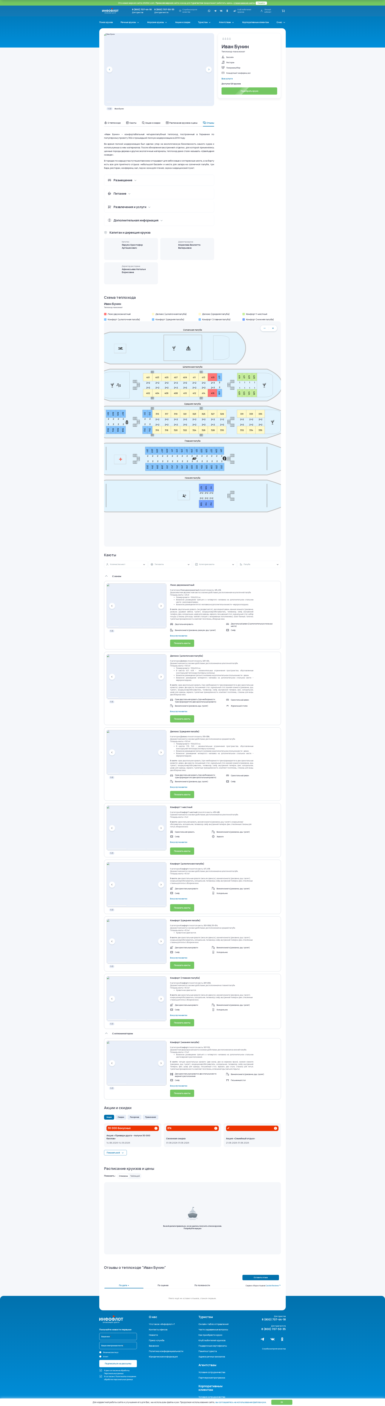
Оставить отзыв (261, 1277)
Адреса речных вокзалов (212, 1356)
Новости (153, 1335)
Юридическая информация (163, 1356)
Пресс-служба (156, 1340)
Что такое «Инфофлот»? (162, 1324)
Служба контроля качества (274, 1348)
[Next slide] (209, 69)
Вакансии (154, 1345)
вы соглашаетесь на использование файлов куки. (241, 1402)
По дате (123, 1285)
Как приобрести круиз (210, 1335)
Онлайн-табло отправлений (213, 1324)
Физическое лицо (110, 1352)
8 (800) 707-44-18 (142, 9)
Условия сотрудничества (212, 1372)
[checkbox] (101, 1370)
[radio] (100, 1352)
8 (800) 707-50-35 (164, 9)
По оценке (163, 1285)
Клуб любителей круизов (212, 1340)
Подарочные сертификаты (213, 1345)
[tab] (113, 697)
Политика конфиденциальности (166, 1351)
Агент (105, 1356)
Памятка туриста (208, 1351)
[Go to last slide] (109, 69)
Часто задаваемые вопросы (213, 1329)
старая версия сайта (244, 3)
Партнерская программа (212, 1377)
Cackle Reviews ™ (273, 1285)
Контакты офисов (158, 1329)
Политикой (120, 1376)
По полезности (202, 1285)
